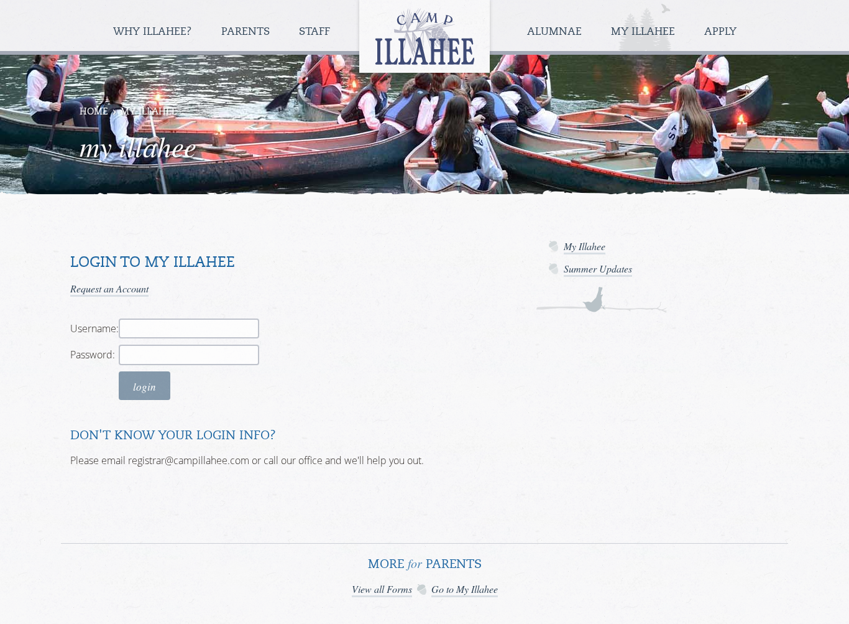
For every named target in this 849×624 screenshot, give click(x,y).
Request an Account (109, 288)
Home (94, 112)
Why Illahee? (154, 32)
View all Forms (382, 588)
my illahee (149, 112)
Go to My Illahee (464, 588)
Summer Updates (598, 268)
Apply (720, 32)
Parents (247, 32)
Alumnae (556, 32)
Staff (316, 32)
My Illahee (644, 32)
